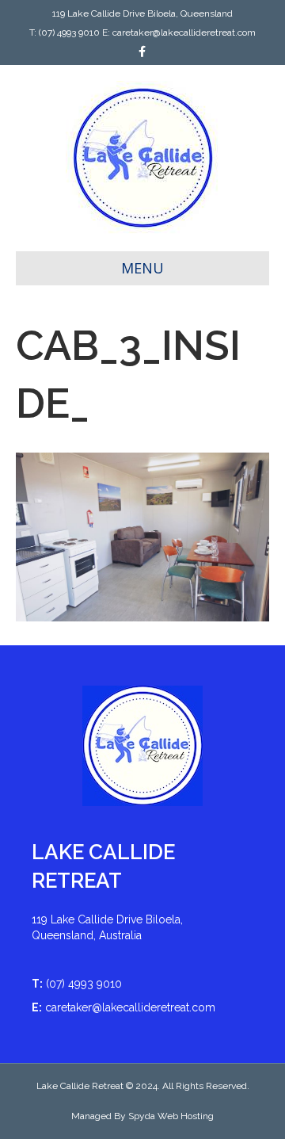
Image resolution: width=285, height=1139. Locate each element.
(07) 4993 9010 (69, 32)
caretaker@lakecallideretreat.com (184, 32)
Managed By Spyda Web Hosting (142, 1116)
